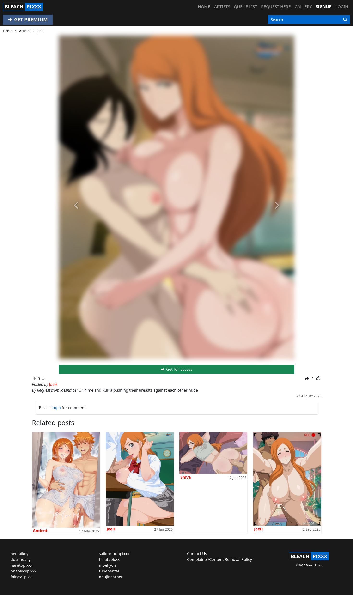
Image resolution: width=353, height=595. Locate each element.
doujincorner (111, 576)
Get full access (178, 369)
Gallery (303, 6)
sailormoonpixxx (114, 553)
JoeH (111, 529)
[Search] (345, 19)
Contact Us (197, 553)
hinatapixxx (109, 559)
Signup (324, 6)
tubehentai (109, 571)
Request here (276, 6)
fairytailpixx (21, 576)
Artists (222, 6)
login (56, 407)
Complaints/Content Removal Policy (219, 559)
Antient (40, 530)
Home (204, 6)
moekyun (107, 565)
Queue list (245, 6)
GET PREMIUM (30, 19)
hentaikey (19, 553)
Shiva (185, 477)
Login (341, 6)
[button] (76, 206)
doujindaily (20, 559)
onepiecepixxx (23, 571)
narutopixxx (21, 565)
